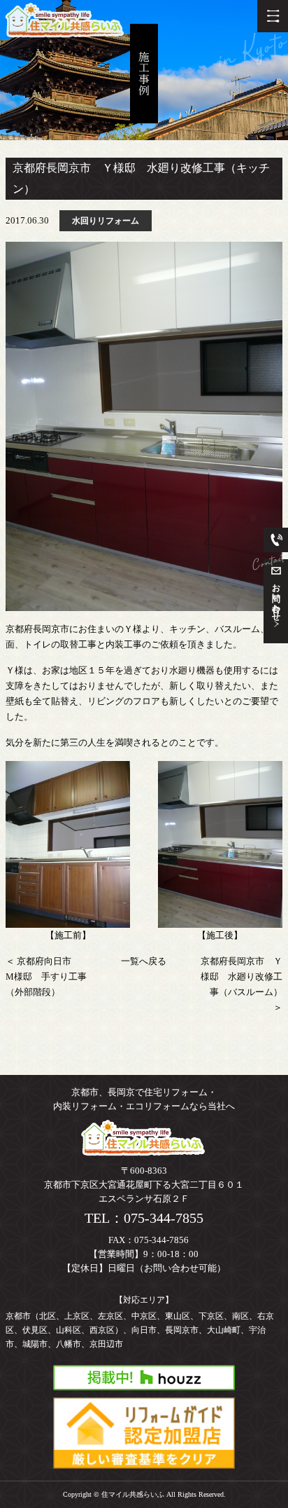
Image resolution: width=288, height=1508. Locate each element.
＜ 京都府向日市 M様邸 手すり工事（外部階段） (46, 976)
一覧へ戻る (143, 961)
